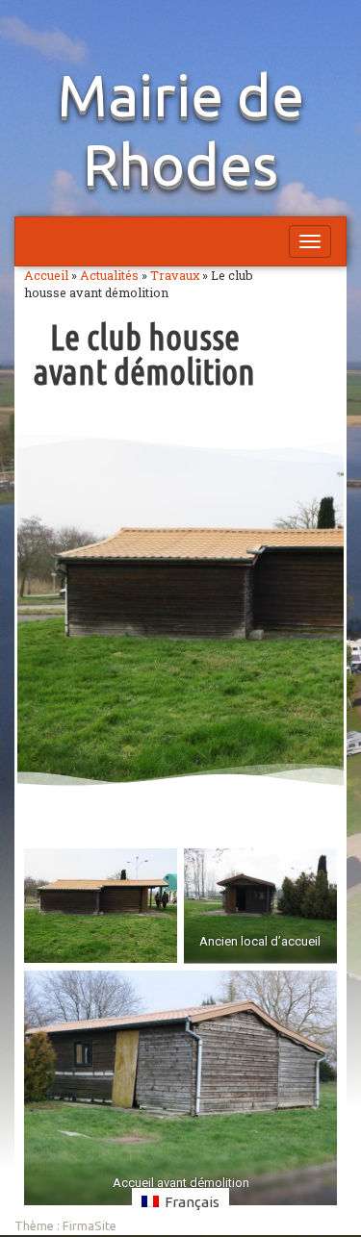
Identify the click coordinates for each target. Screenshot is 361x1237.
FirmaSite (89, 1225)
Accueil (46, 275)
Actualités (109, 275)
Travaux (174, 275)
